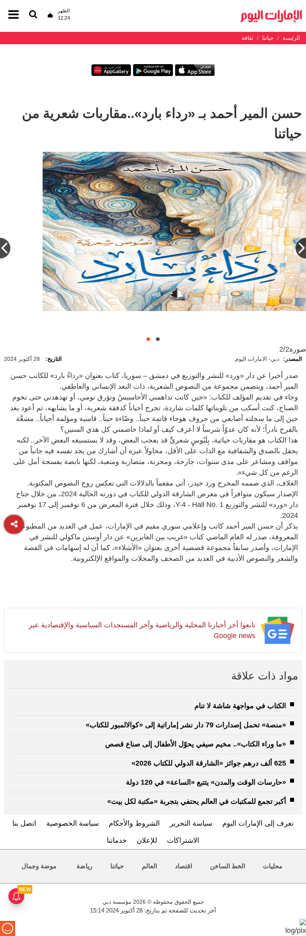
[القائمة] (33, 15)
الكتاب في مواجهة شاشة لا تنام (240, 706)
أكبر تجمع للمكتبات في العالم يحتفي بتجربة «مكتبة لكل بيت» (196, 801)
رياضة (84, 866)
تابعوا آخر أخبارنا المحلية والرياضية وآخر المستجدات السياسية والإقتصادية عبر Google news (142, 630)
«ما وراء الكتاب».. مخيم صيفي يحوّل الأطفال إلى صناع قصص (195, 744)
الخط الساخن (227, 866)
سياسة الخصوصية (72, 823)
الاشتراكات (183, 840)
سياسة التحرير (191, 823)
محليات (272, 866)
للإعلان (147, 840)
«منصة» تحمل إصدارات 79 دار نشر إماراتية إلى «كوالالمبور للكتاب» (186, 725)
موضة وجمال (39, 866)
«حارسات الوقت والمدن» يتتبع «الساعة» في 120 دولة (206, 782)
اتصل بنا (24, 823)
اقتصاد (183, 866)
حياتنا (117, 866)
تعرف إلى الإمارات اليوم (258, 823)
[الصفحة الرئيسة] (271, 12)
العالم (149, 866)
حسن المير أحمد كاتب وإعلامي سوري (236, 321)
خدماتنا (117, 840)
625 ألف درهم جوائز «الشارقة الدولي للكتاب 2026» (208, 763)
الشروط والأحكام (134, 823)
